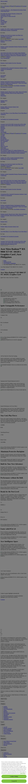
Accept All (14, 781)
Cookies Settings (14, 776)
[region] (14, 771)
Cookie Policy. (23, 773)
